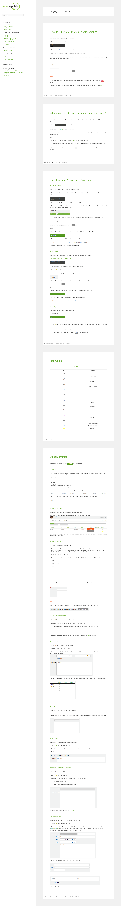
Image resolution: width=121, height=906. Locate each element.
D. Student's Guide (9, 54)
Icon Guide (56, 360)
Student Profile (7, 61)
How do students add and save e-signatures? (13, 72)
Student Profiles (58, 456)
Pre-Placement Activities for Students (70, 180)
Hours (5, 56)
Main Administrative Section (10, 38)
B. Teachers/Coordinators (11, 33)
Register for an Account (9, 27)
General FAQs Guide (8, 26)
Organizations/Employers (9, 39)
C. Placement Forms (9, 48)
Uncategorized (7, 64)
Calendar (6, 35)
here (101, 85)
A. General (6, 22)
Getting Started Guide (8, 36)
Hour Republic (59, 439)
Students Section (7, 44)
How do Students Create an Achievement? (73, 32)
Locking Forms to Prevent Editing (11, 70)
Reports (5, 42)
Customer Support (59, 95)
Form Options (6, 75)
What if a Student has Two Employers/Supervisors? (78, 113)
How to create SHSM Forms (9, 76)
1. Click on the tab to (60, 258)
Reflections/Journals (8, 59)
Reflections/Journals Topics (10, 41)
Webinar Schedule (8, 29)
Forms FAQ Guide (8, 24)
